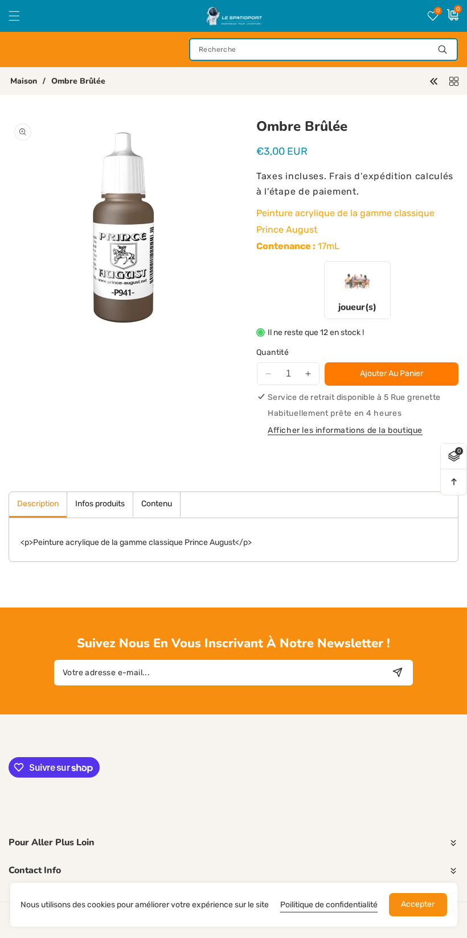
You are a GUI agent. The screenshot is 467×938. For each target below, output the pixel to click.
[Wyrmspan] (434, 80)
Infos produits (100, 504)
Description (38, 504)
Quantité (272, 352)
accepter (418, 904)
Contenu (156, 504)
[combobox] (323, 49)
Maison (23, 81)
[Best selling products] (453, 80)
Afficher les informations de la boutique (345, 430)
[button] (21, 15)
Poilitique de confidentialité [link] (329, 905)
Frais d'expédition (370, 176)
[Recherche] (442, 49)
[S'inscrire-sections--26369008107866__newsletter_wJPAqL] (397, 672)
